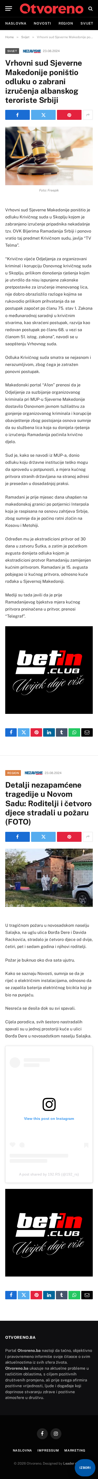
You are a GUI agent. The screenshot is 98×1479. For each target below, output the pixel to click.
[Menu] (8, 8)
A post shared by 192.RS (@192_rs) (49, 1174)
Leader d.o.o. (73, 1463)
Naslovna (15, 23)
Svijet (86, 23)
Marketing (74, 1450)
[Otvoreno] (51, 8)
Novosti (42, 23)
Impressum (48, 1450)
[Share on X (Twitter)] (43, 115)
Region (66, 23)
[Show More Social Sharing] (88, 115)
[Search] (90, 8)
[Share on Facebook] (17, 115)
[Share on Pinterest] (69, 115)
